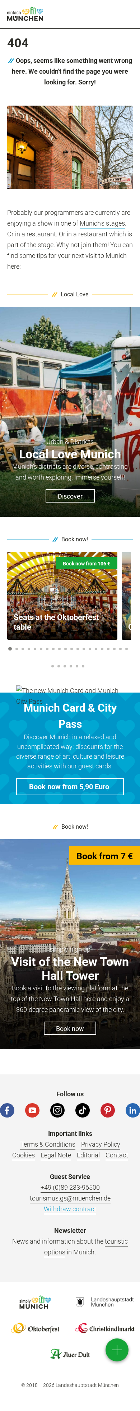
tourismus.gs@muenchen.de (70, 1198)
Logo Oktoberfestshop (35, 1328)
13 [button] (84, 649)
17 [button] (108, 649)
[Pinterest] (108, 1110)
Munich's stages (102, 223)
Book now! (74, 539)
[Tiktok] (82, 1110)
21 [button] (52, 666)
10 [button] (65, 649)
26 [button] (83, 666)
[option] (62, 596)
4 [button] (29, 649)
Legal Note (56, 1155)
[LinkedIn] (133, 1110)
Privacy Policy (100, 1144)
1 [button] (10, 649)
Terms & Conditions (47, 1144)
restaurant (41, 234)
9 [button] (59, 649)
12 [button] (77, 649)
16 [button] (102, 649)
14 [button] (90, 649)
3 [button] (23, 649)
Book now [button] (70, 1028)
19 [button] (120, 649)
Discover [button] (70, 496)
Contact (117, 1155)
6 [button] (41, 649)
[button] (70, 786)
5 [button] (35, 649)
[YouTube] (32, 1110)
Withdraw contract (70, 1209)
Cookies (23, 1155)
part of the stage (30, 245)
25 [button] (77, 666)
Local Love (74, 294)
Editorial (88, 1155)
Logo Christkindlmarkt (104, 1328)
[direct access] (117, 1349)
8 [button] (53, 649)
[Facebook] (7, 1110)
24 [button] (71, 666)
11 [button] (71, 649)
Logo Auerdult (70, 1354)
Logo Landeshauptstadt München (104, 1302)
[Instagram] (57, 1110)
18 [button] (114, 649)
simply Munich (25, 13)
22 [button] (58, 666)
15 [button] (96, 649)
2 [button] (16, 649)
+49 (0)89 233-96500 (70, 1187)
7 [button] (47, 649)
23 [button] (65, 666)
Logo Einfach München (35, 1302)
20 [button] (126, 649)
